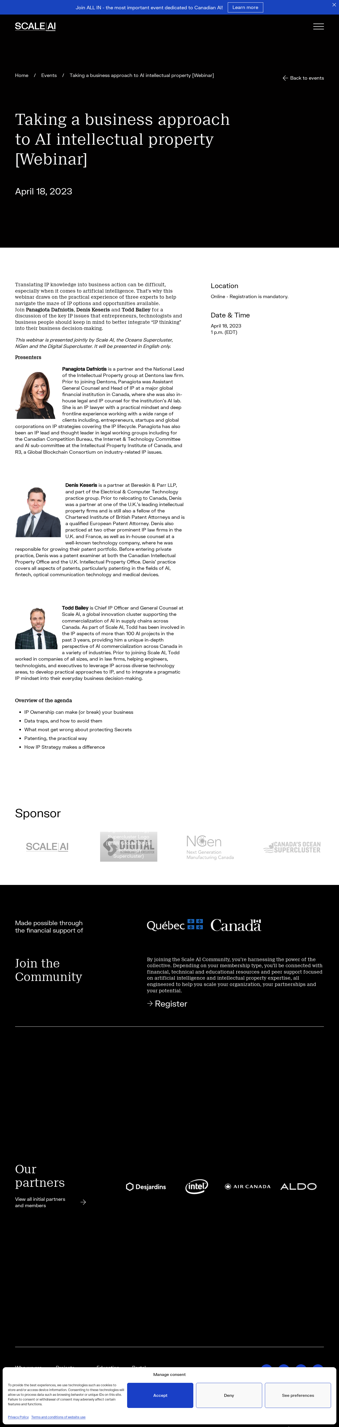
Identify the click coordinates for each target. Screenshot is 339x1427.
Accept (160, 1395)
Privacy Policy (18, 1417)
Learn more (245, 7)
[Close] (334, 5)
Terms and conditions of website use (58, 1417)
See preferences (298, 1395)
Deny (229, 1395)
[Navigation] (318, 27)
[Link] (42, 27)
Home (21, 75)
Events (49, 75)
